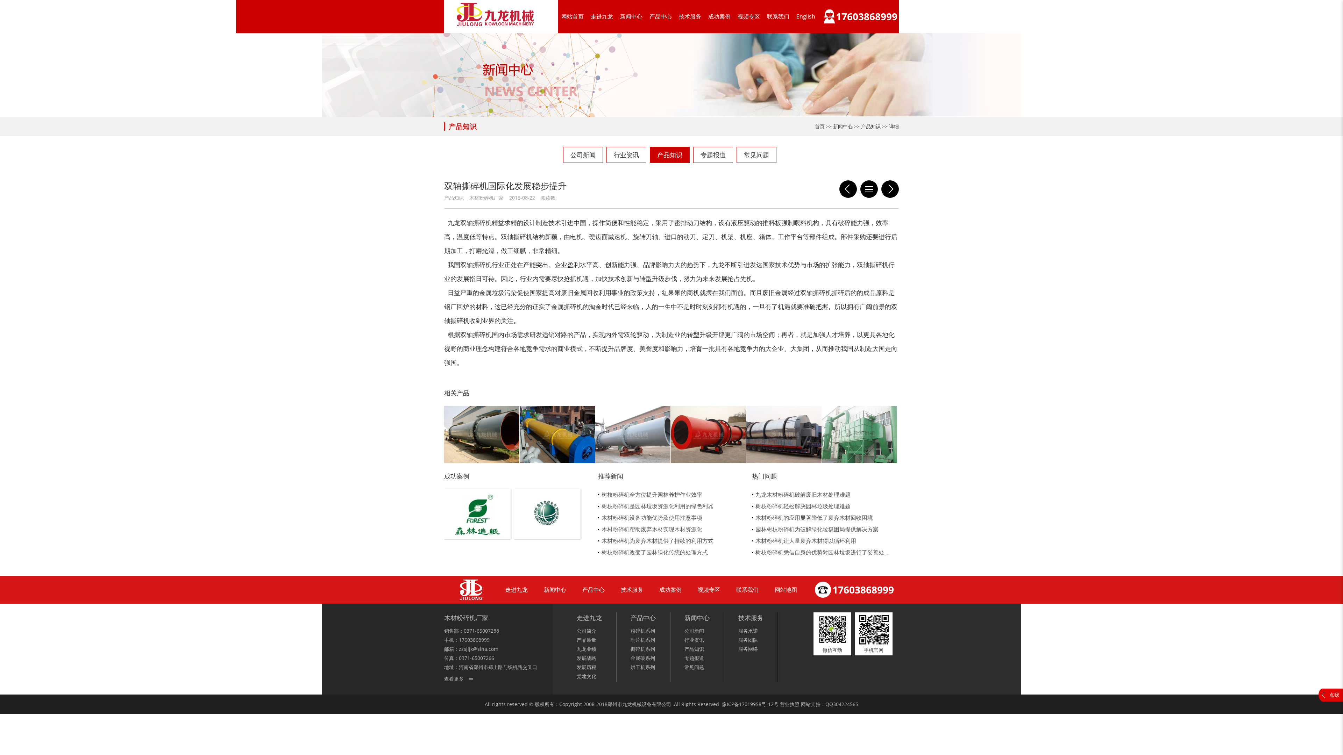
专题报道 (713, 155)
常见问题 (756, 155)
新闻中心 (631, 16)
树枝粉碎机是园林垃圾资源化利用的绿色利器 (657, 506)
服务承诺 (748, 630)
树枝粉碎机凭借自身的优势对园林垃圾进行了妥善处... (821, 552)
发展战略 (586, 658)
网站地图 (786, 590)
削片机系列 (643, 640)
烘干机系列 (643, 667)
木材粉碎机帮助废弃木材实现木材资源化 (652, 529)
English (805, 16)
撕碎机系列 (643, 649)
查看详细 (477, 525)
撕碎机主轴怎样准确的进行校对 (890, 189)
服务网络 (748, 649)
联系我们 (778, 16)
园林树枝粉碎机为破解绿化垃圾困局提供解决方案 (817, 529)
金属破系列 (643, 658)
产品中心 (660, 16)
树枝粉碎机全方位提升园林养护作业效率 (652, 494)
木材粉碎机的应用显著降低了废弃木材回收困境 (814, 518)
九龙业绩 (586, 649)
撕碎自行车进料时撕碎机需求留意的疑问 (848, 189)
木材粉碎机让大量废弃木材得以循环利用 (805, 541)
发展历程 (586, 667)
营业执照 (790, 704)
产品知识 (669, 155)
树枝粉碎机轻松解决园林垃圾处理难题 (803, 506)
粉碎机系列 (643, 630)
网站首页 (572, 16)
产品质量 (586, 640)
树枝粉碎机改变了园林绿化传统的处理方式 (655, 552)
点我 (1334, 694)
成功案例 (719, 16)
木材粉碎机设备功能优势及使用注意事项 (652, 518)
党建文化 (586, 676)
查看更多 (454, 678)
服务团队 (748, 640)
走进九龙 (602, 16)
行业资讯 (626, 155)
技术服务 (690, 16)
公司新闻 (583, 155)
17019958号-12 (756, 704)
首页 (820, 126)
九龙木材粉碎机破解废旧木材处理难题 (803, 494)
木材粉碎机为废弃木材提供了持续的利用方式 (657, 541)
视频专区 (749, 16)
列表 (869, 189)
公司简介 (586, 630)
